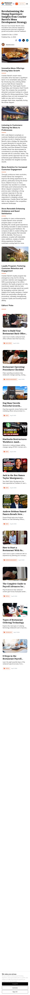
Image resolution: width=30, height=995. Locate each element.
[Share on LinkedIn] (27, 40)
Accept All (15, 983)
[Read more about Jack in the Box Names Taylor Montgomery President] (15, 465)
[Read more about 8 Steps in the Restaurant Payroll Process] (15, 646)
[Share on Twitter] (23, 40)
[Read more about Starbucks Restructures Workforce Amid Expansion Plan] (15, 429)
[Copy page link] (16, 40)
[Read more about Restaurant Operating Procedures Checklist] (15, 357)
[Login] (16, 4)
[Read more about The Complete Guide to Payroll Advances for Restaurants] (15, 574)
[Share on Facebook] (20, 40)
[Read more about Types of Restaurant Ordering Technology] (15, 610)
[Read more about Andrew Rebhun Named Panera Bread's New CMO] (15, 501)
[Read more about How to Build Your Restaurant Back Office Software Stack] (15, 321)
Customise (15, 987)
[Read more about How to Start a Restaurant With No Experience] (15, 537)
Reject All (15, 991)
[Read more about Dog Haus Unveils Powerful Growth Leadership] (15, 393)
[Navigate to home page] (6, 4)
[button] (13, 3)
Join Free (21, 3)
